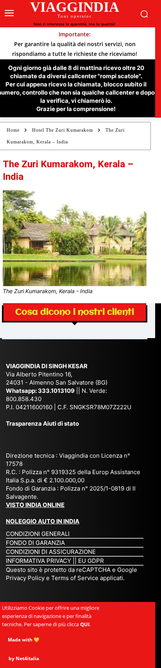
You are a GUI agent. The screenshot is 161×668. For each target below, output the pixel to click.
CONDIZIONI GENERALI (38, 533)
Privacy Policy (26, 578)
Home (13, 130)
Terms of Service (74, 578)
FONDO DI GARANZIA (35, 542)
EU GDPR (91, 560)
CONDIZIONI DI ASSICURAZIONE (51, 551)
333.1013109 (56, 390)
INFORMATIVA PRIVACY (38, 560)
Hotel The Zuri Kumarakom (62, 130)
